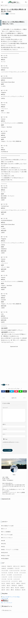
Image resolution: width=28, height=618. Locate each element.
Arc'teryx (4, 566)
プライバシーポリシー (8, 537)
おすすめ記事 (10, 568)
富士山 (23, 583)
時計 (7, 587)
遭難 (12, 589)
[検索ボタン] (26, 2)
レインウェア (14, 581)
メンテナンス (16, 579)
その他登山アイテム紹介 (8, 525)
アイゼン (17, 568)
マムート (10, 579)
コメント (5, 407)
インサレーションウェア (14, 570)
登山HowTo (5, 552)
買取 (8, 384)
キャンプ (5, 528)
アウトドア (5, 570)
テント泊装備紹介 (7, 531)
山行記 (4, 543)
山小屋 (3, 585)
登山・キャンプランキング (6, 602)
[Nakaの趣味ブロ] (14, 2)
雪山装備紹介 (6, 558)
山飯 (8, 585)
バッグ (10, 576)
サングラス (4, 572)
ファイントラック (17, 576)
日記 (7, 13)
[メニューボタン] (2, 2)
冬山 (3, 583)
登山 (17, 587)
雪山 (23, 589)
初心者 (8, 583)
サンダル (10, 572)
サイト (4, 434)
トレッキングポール (17, 574)
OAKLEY (23, 566)
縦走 (3, 589)
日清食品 (20, 585)
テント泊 (9, 574)
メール (5, 429)
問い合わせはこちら (7, 610)
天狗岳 (18, 583)
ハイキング (4, 576)
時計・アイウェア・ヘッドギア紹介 (10, 549)
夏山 (13, 583)
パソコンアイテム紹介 (8, 534)
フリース (4, 579)
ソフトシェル (22, 572)
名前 (4, 424)
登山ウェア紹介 (6, 555)
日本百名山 (14, 585)
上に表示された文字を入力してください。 (11, 442)
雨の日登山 (17, 589)
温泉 (12, 587)
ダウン (3, 574)
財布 (7, 589)
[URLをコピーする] (25, 391)
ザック (16, 572)
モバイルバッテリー (6, 581)
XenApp (4, 568)
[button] (3, 391)
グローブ (23, 570)
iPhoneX (9, 566)
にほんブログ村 (4, 598)
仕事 (4, 540)
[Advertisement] (14, 361)
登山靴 (22, 587)
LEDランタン (16, 566)
